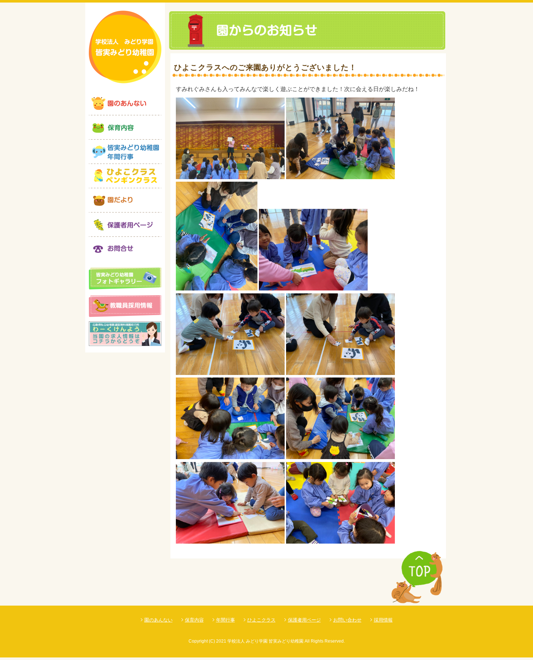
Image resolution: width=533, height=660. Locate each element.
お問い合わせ (347, 620)
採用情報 (383, 620)
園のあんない (158, 620)
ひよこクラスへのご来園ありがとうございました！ (265, 67)
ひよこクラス (261, 620)
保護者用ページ (304, 620)
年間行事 (225, 620)
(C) (212, 641)
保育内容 (194, 620)
